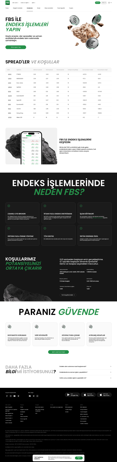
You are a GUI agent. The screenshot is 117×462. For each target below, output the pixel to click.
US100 (9, 78)
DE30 (9, 91)
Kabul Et (78, 458)
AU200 (10, 96)
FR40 (9, 109)
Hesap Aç (98, 2)
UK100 (9, 74)
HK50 (9, 113)
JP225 (9, 117)
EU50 (9, 104)
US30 (9, 83)
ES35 (9, 100)
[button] (86, 367)
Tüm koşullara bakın (67, 295)
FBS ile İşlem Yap (16, 47)
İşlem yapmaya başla (58, 352)
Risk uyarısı (8, 450)
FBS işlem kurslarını (98, 217)
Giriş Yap (104, 2)
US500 (10, 87)
